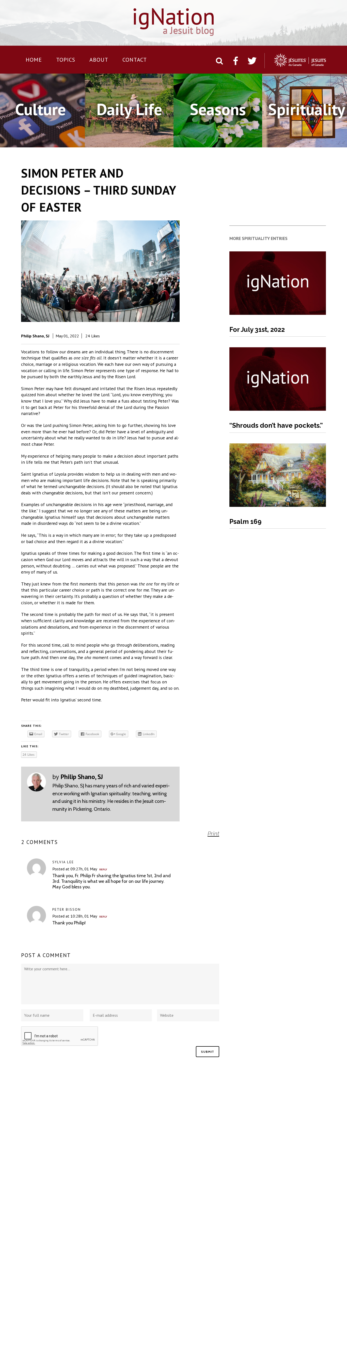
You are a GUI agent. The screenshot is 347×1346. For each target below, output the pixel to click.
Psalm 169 (245, 521)
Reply (103, 869)
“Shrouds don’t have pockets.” (276, 425)
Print (213, 833)
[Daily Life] (129, 139)
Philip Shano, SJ (35, 335)
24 (92, 336)
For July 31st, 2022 (257, 329)
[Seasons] (218, 139)
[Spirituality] (306, 139)
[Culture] (40, 139)
